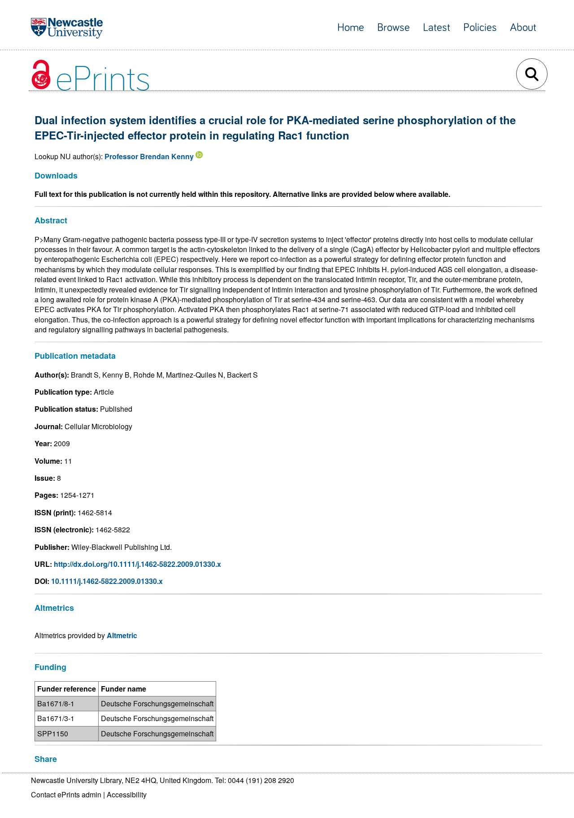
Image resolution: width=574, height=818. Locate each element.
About (523, 27)
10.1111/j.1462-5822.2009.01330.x (107, 581)
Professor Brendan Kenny (149, 156)
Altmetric (122, 635)
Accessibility (127, 794)
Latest (436, 27)
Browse (393, 27)
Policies (480, 27)
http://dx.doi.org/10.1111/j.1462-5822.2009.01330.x (137, 564)
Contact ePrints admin (66, 794)
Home (350, 27)
